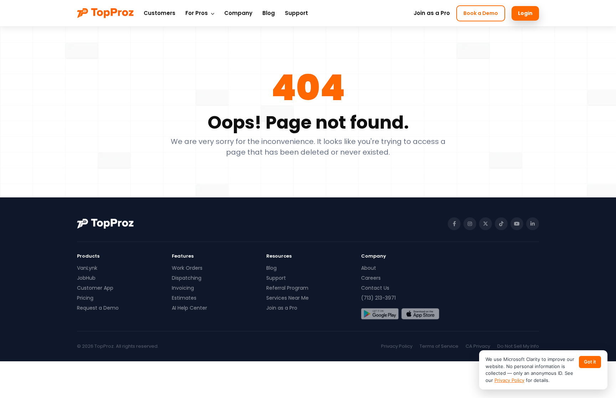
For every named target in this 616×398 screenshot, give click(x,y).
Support (296, 13)
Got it (590, 362)
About (368, 268)
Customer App (95, 288)
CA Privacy (478, 346)
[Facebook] (454, 223)
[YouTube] (516, 223)
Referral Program (287, 288)
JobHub (86, 278)
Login (525, 13)
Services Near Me (287, 298)
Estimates (184, 298)
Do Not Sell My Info (518, 346)
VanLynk (87, 268)
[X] (485, 223)
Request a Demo (98, 308)
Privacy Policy (396, 346)
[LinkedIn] (532, 223)
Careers (371, 278)
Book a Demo (480, 13)
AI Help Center (189, 308)
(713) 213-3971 (378, 298)
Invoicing (183, 288)
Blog (268, 13)
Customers (159, 13)
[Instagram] (469, 223)
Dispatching (186, 278)
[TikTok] (501, 223)
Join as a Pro (432, 13)
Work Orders (187, 268)
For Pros (197, 13)
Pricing (85, 298)
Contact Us (375, 288)
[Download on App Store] (420, 314)
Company (238, 13)
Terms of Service (439, 346)
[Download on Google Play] (380, 314)
